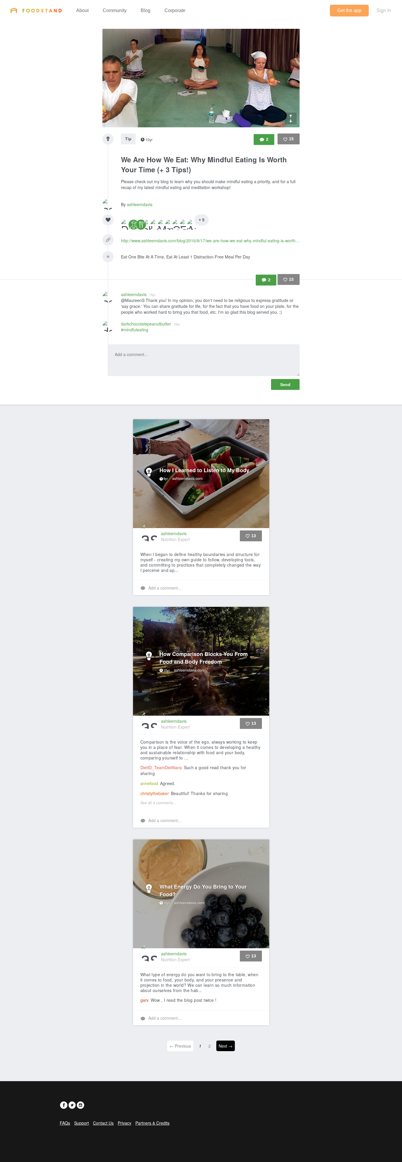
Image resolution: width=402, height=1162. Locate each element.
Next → (225, 1046)
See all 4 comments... (158, 802)
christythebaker (154, 793)
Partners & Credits (152, 1123)
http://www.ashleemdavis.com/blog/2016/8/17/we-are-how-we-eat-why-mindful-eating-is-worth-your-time (210, 240)
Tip (128, 138)
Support (81, 1123)
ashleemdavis (139, 204)
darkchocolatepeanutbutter (150, 324)
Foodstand (36, 10)
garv (144, 1000)
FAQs (65, 1123)
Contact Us (103, 1123)
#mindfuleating (134, 330)
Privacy (124, 1123)
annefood (149, 783)
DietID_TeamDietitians (161, 767)
